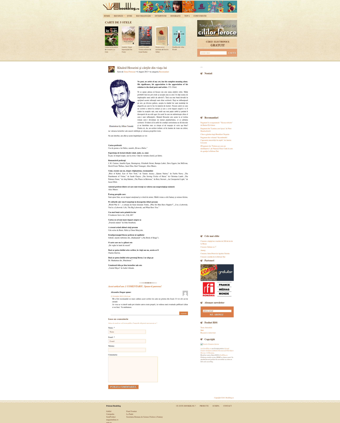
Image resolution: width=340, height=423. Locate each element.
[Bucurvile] (188, 7)
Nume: (111, 327)
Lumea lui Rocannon (111, 47)
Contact (227, 406)
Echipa (216, 406)
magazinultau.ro (112, 419)
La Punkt (129, 414)
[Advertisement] (217, 95)
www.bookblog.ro (206, 348)
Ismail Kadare (143, 52)
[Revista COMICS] (209, 272)
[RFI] (217, 289)
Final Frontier (131, 411)
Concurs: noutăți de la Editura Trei (213, 257)
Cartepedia (110, 414)
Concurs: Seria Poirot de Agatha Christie (215, 253)
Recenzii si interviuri (208, 332)
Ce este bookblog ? (186, 406)
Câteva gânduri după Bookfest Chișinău (215, 134)
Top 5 (187, 16)
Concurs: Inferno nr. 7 (208, 247)
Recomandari (164, 71)
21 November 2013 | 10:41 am (120, 296)
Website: (111, 346)
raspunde (184, 313)
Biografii (175, 16)
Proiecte (204, 406)
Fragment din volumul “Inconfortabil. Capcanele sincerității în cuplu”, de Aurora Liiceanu (216, 140)
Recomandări (143, 16)
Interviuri (161, 16)
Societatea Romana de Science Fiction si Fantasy (144, 417)
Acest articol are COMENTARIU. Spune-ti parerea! (135, 286)
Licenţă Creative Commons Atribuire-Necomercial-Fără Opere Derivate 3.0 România (217, 350)
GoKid (108, 411)
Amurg (203, 250)
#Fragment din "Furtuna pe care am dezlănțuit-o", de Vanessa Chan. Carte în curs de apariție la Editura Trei (217, 148)
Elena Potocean (129, 71)
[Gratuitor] (225, 272)
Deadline (175, 47)
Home (107, 16)
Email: (111, 337)
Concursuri (200, 16)
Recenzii (118, 16)
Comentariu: (113, 354)
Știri (129, 16)
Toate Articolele (206, 327)
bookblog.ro (122, 6)
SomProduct (111, 417)
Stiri (202, 330)
